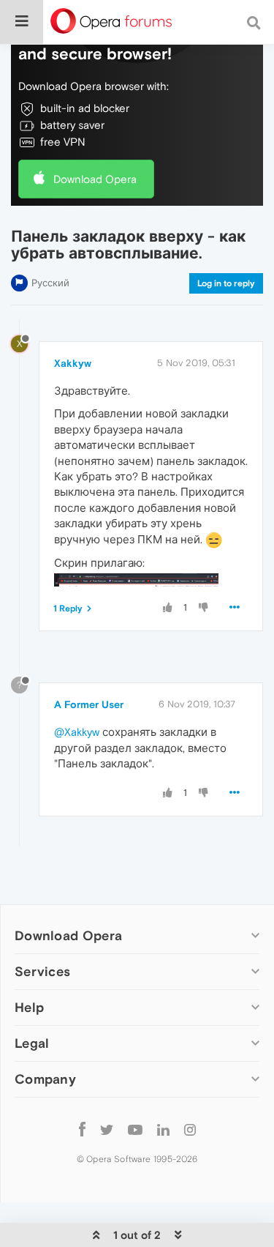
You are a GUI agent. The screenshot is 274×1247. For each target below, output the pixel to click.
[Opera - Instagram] (190, 1128)
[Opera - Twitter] (107, 1128)
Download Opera (95, 179)
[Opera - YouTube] (135, 1128)
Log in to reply (226, 283)
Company (45, 1079)
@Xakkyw (76, 732)
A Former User (88, 704)
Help (29, 1007)
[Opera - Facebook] (82, 1129)
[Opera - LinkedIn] (163, 1128)
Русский (50, 283)
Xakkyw (72, 363)
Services (42, 971)
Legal (32, 1043)
